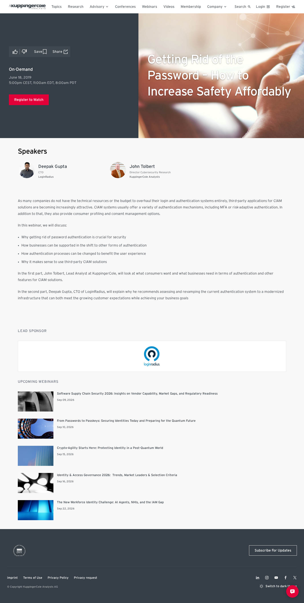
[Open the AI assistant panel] (292, 591)
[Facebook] (286, 578)
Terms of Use (32, 577)
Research (75, 6)
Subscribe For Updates (273, 550)
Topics (56, 6)
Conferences (125, 6)
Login (260, 6)
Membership (191, 6)
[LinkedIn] (257, 578)
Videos (168, 6)
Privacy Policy (58, 577)
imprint (12, 577)
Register (283, 6)
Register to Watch (28, 100)
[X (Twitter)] (295, 578)
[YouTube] (276, 578)
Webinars (149, 6)
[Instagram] (267, 578)
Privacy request (85, 577)
